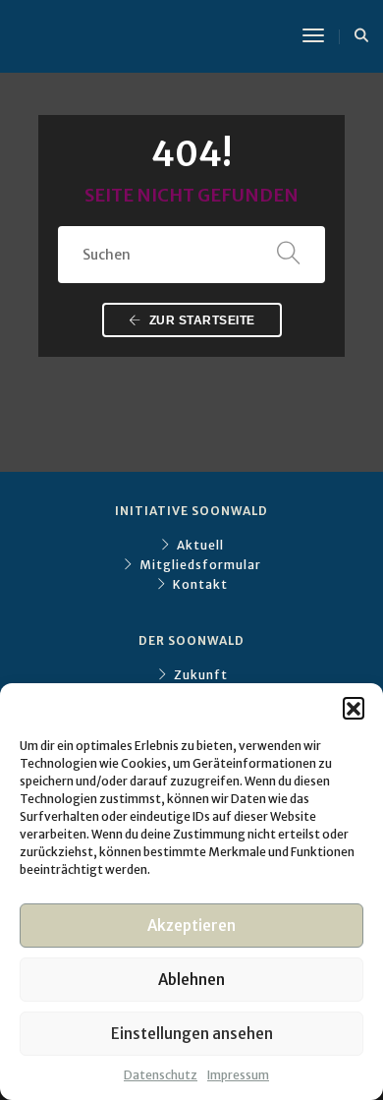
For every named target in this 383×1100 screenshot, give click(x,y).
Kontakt (200, 584)
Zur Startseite (200, 320)
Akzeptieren (191, 925)
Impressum (238, 1075)
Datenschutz (160, 1075)
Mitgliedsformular (200, 564)
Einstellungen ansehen (192, 1033)
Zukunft (201, 674)
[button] (353, 708)
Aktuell (200, 545)
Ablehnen (191, 979)
